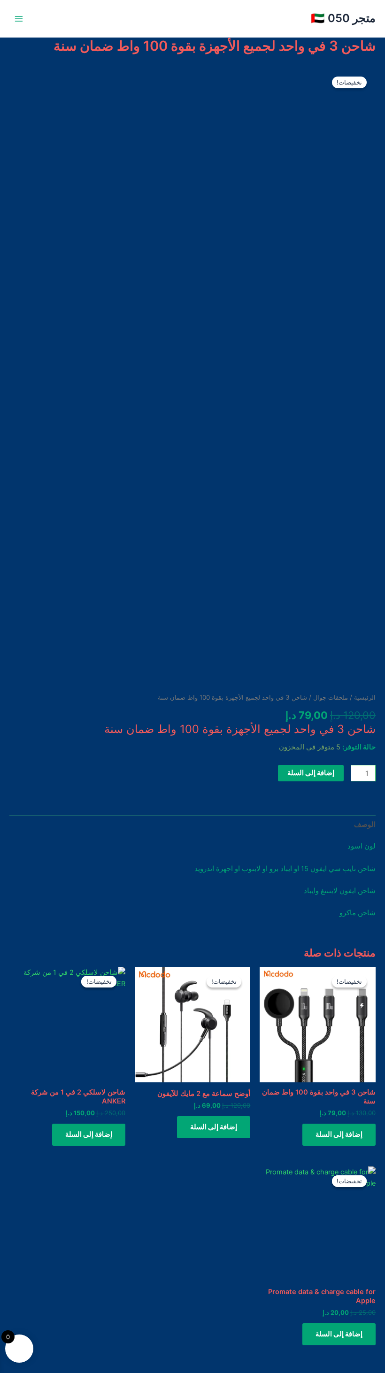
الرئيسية (365, 697)
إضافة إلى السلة (310, 773)
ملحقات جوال (330, 697)
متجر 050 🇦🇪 (343, 18)
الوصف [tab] (365, 824)
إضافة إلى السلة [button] (339, 1134)
